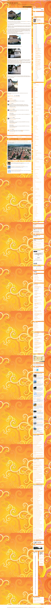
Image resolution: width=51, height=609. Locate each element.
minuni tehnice (35, 155)
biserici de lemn (35, 97)
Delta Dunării (35, 127)
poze (34, 179)
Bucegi (34, 101)
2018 (35, 34)
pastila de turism (36, 173)
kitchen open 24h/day (37, 338)
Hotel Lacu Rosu (36, 499)
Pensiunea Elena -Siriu (36, 519)
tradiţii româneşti (18, 96)
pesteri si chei (35, 175)
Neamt (34, 165)
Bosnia (34, 98)
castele (34, 112)
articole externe (35, 91)
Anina (34, 88)
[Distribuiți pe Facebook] (18, 95)
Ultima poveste (36, 307)
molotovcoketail (37, 607)
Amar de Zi (35, 350)
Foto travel (35, 285)
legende (35, 149)
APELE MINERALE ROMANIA (37, 440)
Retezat (35, 185)
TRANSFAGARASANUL (41, 559)
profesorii (35, 180)
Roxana (10, 103)
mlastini (34, 156)
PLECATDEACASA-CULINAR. (37, 243)
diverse (34, 130)
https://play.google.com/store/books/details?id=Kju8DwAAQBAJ (38, 232)
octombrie (36, 46)
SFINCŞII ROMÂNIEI (36, 473)
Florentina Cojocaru (36, 136)
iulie (35, 71)
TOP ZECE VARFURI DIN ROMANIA (38, 456)
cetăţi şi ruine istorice (36, 115)
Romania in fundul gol (36, 188)
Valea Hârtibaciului (36, 213)
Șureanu (35, 198)
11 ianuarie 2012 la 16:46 (12, 123)
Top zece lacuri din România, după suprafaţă (40, 392)
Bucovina (35, 102)
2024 (35, 28)
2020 (35, 32)
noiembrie (36, 45)
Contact (35, 15)
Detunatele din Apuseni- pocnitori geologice (38, 63)
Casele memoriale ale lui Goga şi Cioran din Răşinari (38, 57)
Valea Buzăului (35, 212)
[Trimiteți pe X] (17, 95)
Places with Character (37, 296)
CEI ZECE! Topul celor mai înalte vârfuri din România (39, 416)
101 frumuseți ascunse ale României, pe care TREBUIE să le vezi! (40, 404)
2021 (35, 31)
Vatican (34, 218)
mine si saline (35, 154)
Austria (34, 92)
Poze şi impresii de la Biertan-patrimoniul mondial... (37, 65)
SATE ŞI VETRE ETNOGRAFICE (38, 472)
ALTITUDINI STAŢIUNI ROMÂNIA (38, 439)
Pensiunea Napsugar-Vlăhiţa (37, 530)
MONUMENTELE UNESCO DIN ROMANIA (41, 564)
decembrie (36, 44)
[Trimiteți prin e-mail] (16, 95)
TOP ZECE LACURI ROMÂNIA (37, 477)
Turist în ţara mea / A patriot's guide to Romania (38, 313)
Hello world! (35, 290)
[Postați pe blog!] (16, 95)
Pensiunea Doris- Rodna (37, 518)
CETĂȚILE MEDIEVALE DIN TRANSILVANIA (37, 467)
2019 (35, 33)
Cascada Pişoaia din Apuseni (37, 67)
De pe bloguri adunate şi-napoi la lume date (37, 347)
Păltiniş (26, 21)
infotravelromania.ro (36, 327)
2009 (35, 79)
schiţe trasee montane (36, 189)
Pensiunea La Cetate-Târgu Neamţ (38, 524)
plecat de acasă (12, 3)
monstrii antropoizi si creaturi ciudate (38, 159)
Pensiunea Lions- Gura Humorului (38, 525)
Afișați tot (42, 352)
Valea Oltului (35, 214)
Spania (34, 194)
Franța (34, 140)
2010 (35, 43)
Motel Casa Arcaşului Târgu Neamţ (38, 505)
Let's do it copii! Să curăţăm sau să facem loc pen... (38, 51)
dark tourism (35, 125)
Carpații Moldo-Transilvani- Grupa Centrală (39, 429)
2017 (35, 35)
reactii (34, 184)
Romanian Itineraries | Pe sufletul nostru (37, 303)
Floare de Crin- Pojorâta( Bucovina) (38, 490)
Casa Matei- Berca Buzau (37, 489)
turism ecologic (35, 207)
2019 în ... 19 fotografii (37, 318)
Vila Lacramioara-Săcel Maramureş (38, 538)
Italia (34, 146)
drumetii (15, 96)
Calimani (35, 106)
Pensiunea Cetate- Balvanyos (37, 514)
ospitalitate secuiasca (36, 169)
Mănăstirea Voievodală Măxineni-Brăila (38, 48)
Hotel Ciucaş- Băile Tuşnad (37, 496)
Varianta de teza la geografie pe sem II (39, 398)
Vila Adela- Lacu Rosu (36, 537)
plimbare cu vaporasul (36, 178)
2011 (35, 42)
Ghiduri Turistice (36, 277)
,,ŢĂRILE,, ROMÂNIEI (36, 460)
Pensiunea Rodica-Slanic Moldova (38, 532)
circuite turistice (35, 116)
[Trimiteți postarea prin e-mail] (14, 95)
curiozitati (35, 122)
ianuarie (36, 78)
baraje (34, 96)
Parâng (34, 170)
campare (35, 107)
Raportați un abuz (36, 222)
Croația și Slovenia (36, 120)
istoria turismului (36, 145)
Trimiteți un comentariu (11, 133)
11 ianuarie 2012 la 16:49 (12, 127)
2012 (35, 41)
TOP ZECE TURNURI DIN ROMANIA (38, 455)
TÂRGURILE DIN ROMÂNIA (37, 482)
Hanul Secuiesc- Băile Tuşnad (37, 491)
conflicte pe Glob (36, 117)
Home (34, 12)
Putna (34, 183)
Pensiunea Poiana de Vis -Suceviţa (38, 531)
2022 (35, 30)
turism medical (35, 209)
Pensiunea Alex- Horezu (37, 509)
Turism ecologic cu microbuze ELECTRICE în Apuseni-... (38, 53)
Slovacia (35, 193)
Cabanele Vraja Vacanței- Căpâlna (38, 486)
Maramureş (35, 151)
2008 (35, 80)
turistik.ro (35, 330)
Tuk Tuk (35, 299)
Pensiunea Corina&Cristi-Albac (37, 515)
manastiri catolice (36, 150)
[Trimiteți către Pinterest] (19, 95)
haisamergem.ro (36, 326)
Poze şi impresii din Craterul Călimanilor (38, 55)
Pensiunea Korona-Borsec (37, 523)
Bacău (34, 93)
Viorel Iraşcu (11, 117)
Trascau (35, 204)
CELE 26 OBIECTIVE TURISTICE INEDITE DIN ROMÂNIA (38, 465)
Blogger (43, 607)
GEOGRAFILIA (36, 334)
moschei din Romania (36, 161)
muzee (34, 164)
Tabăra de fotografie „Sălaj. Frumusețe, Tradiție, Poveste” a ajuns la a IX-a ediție (38, 287)
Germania (35, 141)
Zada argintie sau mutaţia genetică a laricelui (38, 69)
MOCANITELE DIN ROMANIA (37, 446)
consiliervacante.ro (36, 325)
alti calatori (35, 87)
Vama (34, 217)
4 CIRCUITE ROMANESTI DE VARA (38, 602)
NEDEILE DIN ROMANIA (37, 447)
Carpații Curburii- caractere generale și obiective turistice (39, 410)
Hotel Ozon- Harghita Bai (37, 500)
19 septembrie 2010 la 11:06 (12, 107)
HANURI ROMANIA (36, 443)
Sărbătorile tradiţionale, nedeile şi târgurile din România (17, 162)
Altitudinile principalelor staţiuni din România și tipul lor (40, 423)
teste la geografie (36, 199)
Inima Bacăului (36, 341)
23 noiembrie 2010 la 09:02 (12, 119)
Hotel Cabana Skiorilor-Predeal (37, 494)
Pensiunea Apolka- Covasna (37, 510)
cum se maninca (36, 121)
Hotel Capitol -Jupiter (36, 495)
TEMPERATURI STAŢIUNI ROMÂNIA (38, 450)
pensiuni (35, 174)
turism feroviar (35, 208)
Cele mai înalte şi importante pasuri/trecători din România (39, 382)
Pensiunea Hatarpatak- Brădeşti (38, 520)
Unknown (10, 129)
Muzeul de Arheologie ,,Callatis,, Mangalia (37, 59)
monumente (35, 160)
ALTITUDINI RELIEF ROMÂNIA (37, 438)
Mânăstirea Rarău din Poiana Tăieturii (37, 61)
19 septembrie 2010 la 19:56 (12, 111)
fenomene (35, 135)
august (36, 70)
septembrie (36, 47)
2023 (35, 29)
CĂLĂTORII (35, 317)
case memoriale (12, 96)
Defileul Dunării (35, 126)
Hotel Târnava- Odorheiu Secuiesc (38, 504)
